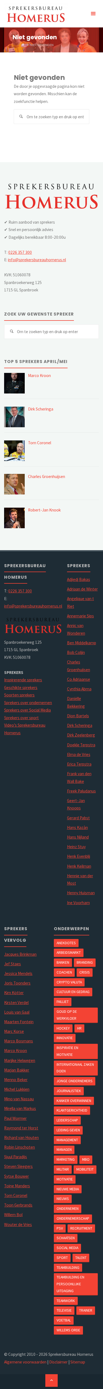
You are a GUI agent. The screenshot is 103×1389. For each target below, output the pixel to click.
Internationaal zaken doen (75, 1068)
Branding (85, 962)
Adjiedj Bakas (78, 579)
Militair (63, 1169)
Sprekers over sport (21, 717)
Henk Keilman (79, 866)
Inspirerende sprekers (23, 679)
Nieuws (63, 1198)
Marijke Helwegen (19, 1060)
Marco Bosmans (18, 1041)
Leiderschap (67, 1120)
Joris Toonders (17, 983)
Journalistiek (69, 1090)
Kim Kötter (14, 992)
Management (67, 1139)
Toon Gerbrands (18, 1205)
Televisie (64, 1310)
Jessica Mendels (18, 973)
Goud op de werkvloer (67, 1015)
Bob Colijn (76, 652)
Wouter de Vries (18, 1224)
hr (79, 1028)
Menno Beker (15, 1079)
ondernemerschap (73, 1218)
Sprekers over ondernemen (28, 702)
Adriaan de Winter (82, 589)
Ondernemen (68, 1208)
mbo (86, 1159)
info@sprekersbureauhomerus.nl (37, 259)
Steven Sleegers (18, 1166)
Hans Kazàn (77, 827)
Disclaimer (58, 1362)
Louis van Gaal (16, 1012)
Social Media (67, 1247)
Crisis (84, 972)
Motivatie (65, 1179)
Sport (62, 1257)
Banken (63, 962)
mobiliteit (85, 1169)
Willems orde (68, 1330)
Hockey (63, 1028)
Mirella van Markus (20, 1108)
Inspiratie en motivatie (67, 1051)
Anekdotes (66, 942)
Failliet (63, 1001)
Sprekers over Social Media (27, 710)
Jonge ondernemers (75, 1080)
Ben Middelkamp (81, 642)
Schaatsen (66, 1237)
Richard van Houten (21, 1137)
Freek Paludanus (81, 791)
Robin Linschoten (19, 1147)
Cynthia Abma (79, 688)
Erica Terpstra (79, 764)
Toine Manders (17, 1185)
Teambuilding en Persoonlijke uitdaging (70, 1284)
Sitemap (77, 1362)
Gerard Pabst (78, 817)
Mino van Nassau (19, 1098)
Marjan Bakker (16, 1070)
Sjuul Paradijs (15, 1156)
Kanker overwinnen (74, 1100)
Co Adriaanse (78, 679)
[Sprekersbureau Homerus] (36, 13)
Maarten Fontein (19, 1021)
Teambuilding (68, 1267)
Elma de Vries (78, 754)
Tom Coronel (15, 1195)
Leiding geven (68, 1129)
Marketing (66, 1159)
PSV (60, 1228)
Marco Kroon (15, 1050)
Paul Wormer (15, 1118)
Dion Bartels (78, 715)
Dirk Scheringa (79, 725)
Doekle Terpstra (81, 744)
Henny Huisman (81, 892)
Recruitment (81, 1228)
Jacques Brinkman (20, 954)
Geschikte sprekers (20, 687)
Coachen (64, 972)
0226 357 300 (20, 252)
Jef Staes (12, 963)
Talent (81, 1257)
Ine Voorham (78, 902)
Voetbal (64, 1320)
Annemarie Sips (80, 615)
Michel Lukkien (16, 1089)
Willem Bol (13, 1214)
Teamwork (66, 1300)
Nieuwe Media (68, 1188)
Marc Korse (14, 1031)
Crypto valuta (69, 982)
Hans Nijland (78, 837)
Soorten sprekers (19, 695)
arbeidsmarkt (69, 952)
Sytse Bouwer (16, 1176)
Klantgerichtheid (72, 1110)
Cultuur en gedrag (73, 991)
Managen (64, 1149)
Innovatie (65, 1037)
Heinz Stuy (76, 846)
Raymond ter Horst (21, 1128)
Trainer (85, 1310)
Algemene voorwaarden (25, 1362)
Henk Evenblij (78, 856)
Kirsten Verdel (16, 1002)
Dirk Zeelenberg (81, 735)
